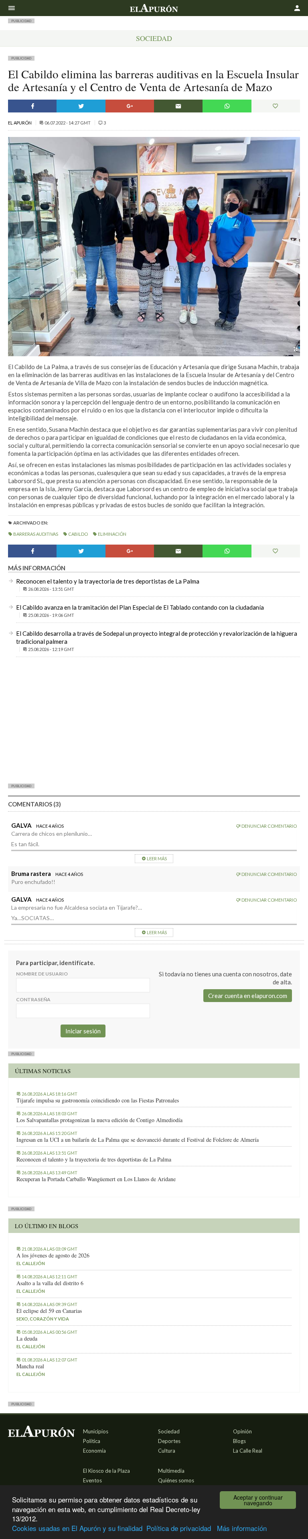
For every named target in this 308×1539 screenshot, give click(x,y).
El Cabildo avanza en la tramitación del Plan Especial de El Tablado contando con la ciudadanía (140, 607)
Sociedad (154, 38)
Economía (94, 1450)
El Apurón (20, 122)
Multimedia (171, 1471)
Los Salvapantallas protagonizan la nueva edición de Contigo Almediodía (99, 1120)
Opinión (242, 1431)
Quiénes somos (176, 1480)
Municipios (95, 1431)
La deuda (26, 1338)
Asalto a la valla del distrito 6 (49, 1283)
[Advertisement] (154, 719)
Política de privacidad (178, 1528)
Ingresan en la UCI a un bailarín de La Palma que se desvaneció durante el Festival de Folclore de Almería (137, 1140)
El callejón (30, 1263)
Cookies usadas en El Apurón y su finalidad (77, 1528)
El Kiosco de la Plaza (106, 1471)
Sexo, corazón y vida (42, 1318)
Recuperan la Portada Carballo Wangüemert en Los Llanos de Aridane (96, 1179)
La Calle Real (247, 1450)
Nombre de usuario (42, 974)
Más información (242, 1528)
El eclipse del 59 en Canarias (49, 1311)
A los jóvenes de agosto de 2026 (52, 1255)
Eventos (92, 1480)
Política (91, 1441)
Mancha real (30, 1366)
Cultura (166, 1450)
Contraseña (33, 999)
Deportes (169, 1441)
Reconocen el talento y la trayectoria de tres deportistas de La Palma (107, 581)
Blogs (239, 1441)
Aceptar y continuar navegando (258, 1500)
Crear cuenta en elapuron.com (247, 995)
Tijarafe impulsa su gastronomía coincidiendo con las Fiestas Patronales (97, 1100)
